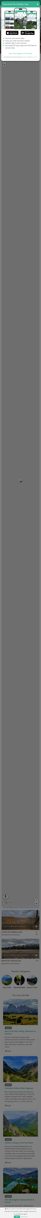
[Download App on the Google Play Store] (27, 32)
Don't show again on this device (20, 53)
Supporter (25, 57)
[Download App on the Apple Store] (12, 33)
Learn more (34, 57)
